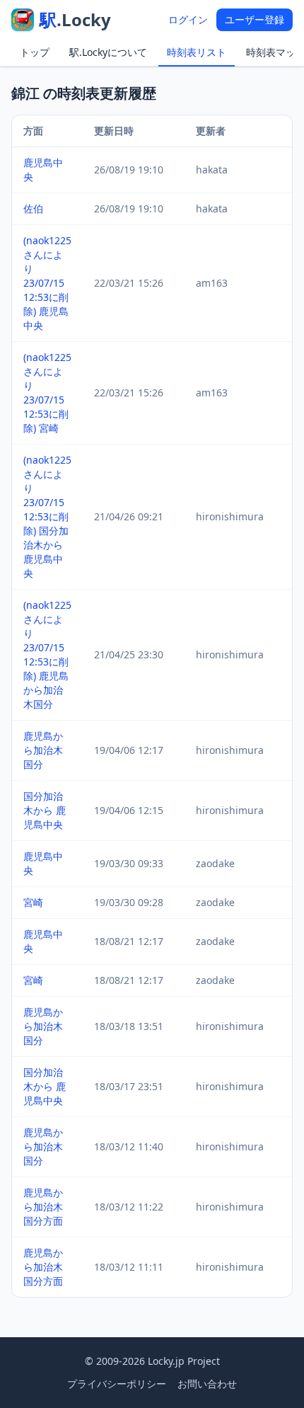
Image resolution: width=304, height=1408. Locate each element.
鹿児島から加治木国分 (43, 750)
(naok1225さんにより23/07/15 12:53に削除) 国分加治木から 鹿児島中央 (47, 516)
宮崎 (33, 902)
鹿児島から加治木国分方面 (43, 1206)
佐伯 (33, 208)
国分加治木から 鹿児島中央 (44, 810)
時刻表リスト (196, 52)
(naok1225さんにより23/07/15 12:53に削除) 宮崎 (47, 392)
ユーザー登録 (254, 19)
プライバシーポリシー (116, 1383)
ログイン (188, 19)
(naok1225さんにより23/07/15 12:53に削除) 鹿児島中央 (47, 283)
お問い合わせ (207, 1383)
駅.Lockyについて (108, 52)
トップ (34, 52)
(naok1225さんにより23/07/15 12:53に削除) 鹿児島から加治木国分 (47, 654)
